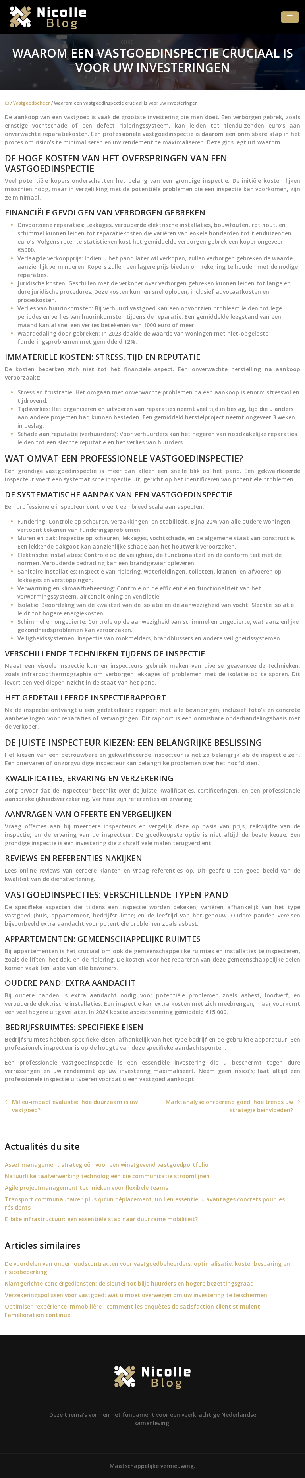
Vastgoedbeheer (31, 103)
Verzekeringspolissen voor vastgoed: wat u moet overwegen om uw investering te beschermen (136, 1295)
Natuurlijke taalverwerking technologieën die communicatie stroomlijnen (107, 1176)
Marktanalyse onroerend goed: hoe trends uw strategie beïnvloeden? (229, 1106)
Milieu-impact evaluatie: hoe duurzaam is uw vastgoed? (75, 1106)
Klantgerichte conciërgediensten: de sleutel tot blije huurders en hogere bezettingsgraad (129, 1283)
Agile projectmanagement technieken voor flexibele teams (86, 1187)
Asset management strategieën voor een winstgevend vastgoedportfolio (106, 1164)
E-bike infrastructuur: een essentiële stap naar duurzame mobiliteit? (101, 1219)
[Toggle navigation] (290, 17)
